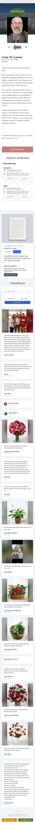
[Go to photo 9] (21, 331)
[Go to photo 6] (18, 331)
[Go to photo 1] (13, 331)
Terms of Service (22, 815)
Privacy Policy (13, 815)
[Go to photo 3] (15, 331)
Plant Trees (24, 178)
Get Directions (10, 178)
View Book (8, 251)
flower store (14, 138)
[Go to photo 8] (20, 331)
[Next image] (31, 321)
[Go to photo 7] (19, 331)
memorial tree (22, 135)
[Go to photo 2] (14, 331)
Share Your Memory (10, 275)
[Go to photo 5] (17, 331)
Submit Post (17, 302)
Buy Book (16, 251)
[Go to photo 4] (16, 331)
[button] (17, 321)
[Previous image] (4, 321)
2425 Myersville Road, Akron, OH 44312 (17, 175)
